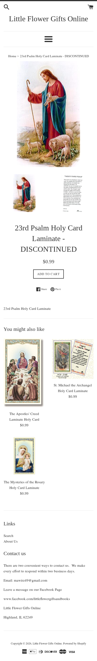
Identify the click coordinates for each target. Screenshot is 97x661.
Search (8, 535)
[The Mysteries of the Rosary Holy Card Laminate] (24, 456)
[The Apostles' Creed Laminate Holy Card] (24, 373)
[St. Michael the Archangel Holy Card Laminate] (72, 359)
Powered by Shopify (74, 643)
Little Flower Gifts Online (48, 18)
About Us (11, 541)
